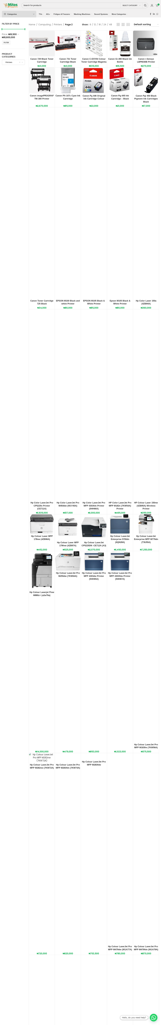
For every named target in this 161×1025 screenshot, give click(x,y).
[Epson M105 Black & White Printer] (120, 202)
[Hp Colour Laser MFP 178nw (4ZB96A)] (42, 524)
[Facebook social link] (150, 14)
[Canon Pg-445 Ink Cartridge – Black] (120, 80)
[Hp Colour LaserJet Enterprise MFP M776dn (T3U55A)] (146, 524)
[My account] (152, 5)
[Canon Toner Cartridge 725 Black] (42, 202)
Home (32, 24)
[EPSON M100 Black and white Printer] (68, 202)
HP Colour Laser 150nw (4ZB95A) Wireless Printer (146, 506)
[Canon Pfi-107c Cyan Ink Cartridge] (68, 80)
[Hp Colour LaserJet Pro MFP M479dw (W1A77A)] (120, 848)
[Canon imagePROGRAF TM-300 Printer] (42, 80)
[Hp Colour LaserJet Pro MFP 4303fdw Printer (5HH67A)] (120, 560)
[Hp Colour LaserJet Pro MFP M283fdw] (94, 756)
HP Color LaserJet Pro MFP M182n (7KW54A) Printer (120, 506)
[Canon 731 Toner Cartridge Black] (68, 43)
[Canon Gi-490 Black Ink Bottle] (120, 43)
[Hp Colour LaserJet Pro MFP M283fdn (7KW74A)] (68, 757)
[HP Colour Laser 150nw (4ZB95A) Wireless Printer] (146, 404)
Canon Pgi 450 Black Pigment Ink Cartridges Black (146, 99)
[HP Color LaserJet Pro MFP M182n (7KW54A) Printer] (120, 404)
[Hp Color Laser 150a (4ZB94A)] (146, 202)
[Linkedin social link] (154, 14)
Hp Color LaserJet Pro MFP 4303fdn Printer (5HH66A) (94, 506)
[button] (153, 1017)
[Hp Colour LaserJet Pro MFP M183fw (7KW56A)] (146, 646)
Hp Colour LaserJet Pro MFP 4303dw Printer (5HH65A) (94, 576)
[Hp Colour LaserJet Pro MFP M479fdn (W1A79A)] (146, 848)
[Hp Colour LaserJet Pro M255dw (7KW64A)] (68, 560)
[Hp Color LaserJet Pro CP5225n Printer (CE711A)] (42, 404)
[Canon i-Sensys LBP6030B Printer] (146, 43)
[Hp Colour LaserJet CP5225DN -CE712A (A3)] (94, 527)
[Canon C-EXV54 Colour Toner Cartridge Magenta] (94, 43)
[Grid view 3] (123, 25)
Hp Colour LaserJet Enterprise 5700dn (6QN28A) (120, 539)
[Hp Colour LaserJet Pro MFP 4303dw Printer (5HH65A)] (94, 560)
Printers (58, 24)
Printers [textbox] (8, 62)
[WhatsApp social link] (157, 14)
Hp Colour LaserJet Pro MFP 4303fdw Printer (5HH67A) (120, 576)
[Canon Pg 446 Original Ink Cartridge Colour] (94, 80)
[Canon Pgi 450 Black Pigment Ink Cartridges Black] (146, 80)
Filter (6, 42)
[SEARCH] (145, 5)
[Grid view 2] (118, 25)
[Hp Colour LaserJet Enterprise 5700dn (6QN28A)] (120, 524)
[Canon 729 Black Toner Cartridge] (42, 43)
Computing (44, 24)
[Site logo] (10, 5)
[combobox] (13, 62)
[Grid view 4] (128, 25)
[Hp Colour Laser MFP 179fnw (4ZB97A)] (68, 527)
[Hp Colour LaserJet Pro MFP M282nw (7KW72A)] (42, 757)
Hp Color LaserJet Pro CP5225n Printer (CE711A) (42, 506)
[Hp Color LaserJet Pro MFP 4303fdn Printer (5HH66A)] (94, 404)
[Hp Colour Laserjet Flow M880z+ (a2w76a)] (42, 570)
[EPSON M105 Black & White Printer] (94, 202)
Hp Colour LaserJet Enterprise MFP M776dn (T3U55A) (146, 539)
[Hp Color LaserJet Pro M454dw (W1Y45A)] (68, 404)
